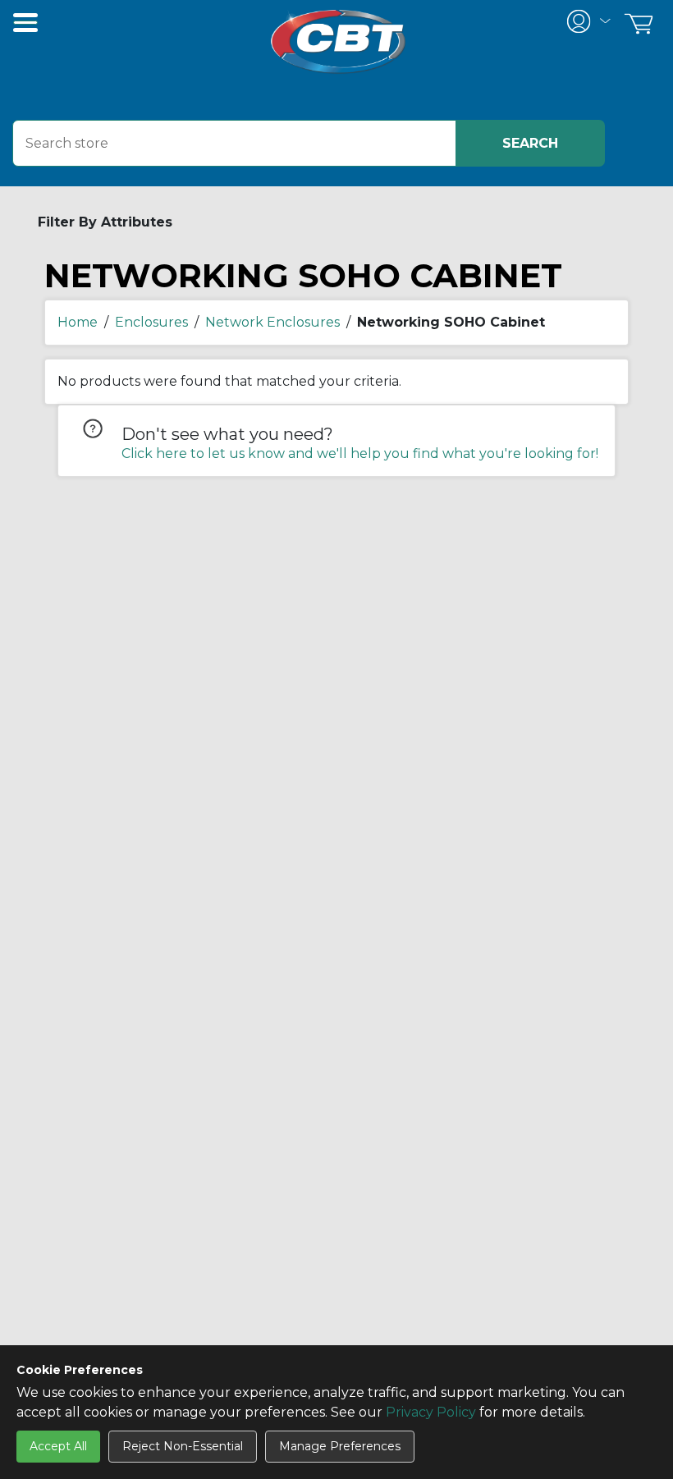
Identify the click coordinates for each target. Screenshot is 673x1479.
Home (77, 322)
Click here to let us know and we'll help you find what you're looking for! (359, 453)
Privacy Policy (431, 1412)
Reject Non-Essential (182, 1446)
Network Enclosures (272, 322)
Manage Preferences (340, 1446)
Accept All (58, 1446)
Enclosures (151, 322)
